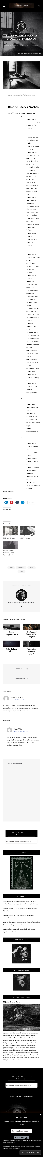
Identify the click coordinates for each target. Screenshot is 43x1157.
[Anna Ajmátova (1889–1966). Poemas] (27, 530)
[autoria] (21, 953)
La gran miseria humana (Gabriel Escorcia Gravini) (8, 552)
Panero (32, 568)
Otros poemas (8, 491)
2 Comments (34, 45)
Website (21, 606)
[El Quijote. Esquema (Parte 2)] (21, 1030)
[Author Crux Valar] (21, 26)
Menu (4, 6)
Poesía (7, 45)
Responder (6, 720)
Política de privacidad (14, 1148)
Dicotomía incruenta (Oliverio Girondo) (10, 537)
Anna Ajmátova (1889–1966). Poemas (27, 537)
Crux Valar (26, 585)
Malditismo (21, 568)
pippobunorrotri (17, 697)
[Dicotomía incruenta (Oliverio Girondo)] (10, 530)
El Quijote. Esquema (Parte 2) (12, 1002)
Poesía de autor (14, 45)
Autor (11, 568)
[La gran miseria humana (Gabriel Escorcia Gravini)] (10, 545)
